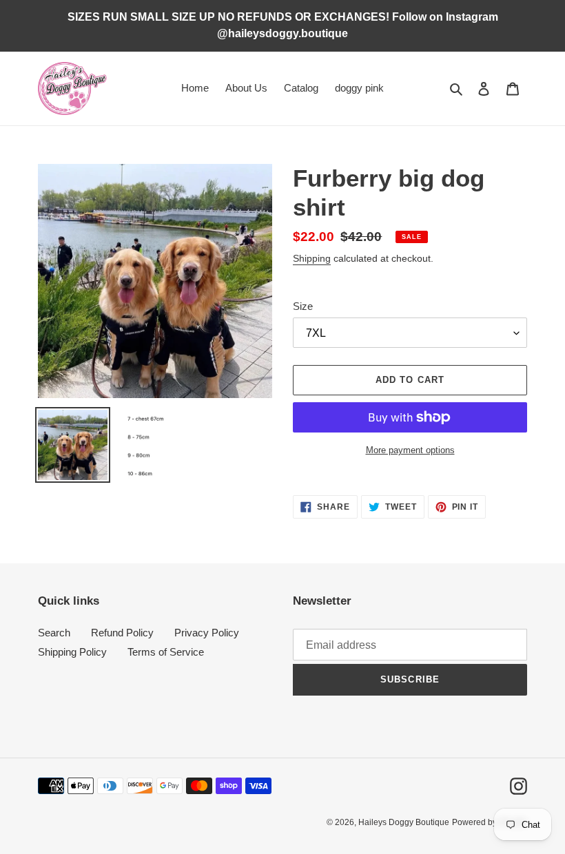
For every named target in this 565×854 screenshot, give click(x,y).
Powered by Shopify (489, 822)
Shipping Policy (72, 652)
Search (54, 632)
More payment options (410, 450)
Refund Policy (122, 632)
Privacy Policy (206, 632)
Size (303, 306)
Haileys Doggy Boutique (403, 822)
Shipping (312, 258)
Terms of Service (165, 652)
